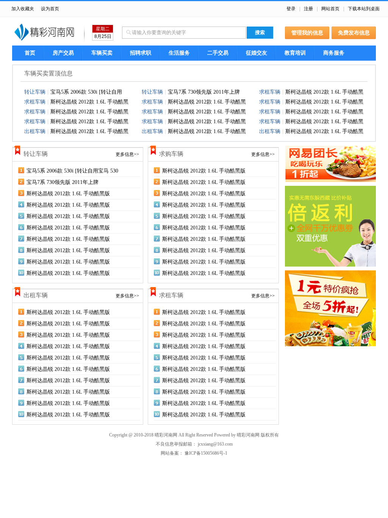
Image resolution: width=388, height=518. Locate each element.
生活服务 (179, 53)
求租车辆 (269, 92)
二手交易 (217, 53)
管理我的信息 (307, 33)
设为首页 (50, 8)
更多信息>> (127, 154)
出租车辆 (34, 131)
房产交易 (63, 53)
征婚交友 (256, 53)
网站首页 (330, 8)
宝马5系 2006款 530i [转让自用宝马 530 (72, 171)
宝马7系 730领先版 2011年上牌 (204, 92)
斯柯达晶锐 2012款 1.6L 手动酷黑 (324, 92)
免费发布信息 (354, 33)
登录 (291, 8)
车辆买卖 (102, 53)
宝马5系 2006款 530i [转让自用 (86, 92)
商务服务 (333, 53)
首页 (30, 53)
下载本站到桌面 (364, 8)
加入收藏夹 (22, 8)
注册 (308, 8)
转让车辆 (34, 92)
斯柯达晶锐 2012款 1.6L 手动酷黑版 (68, 193)
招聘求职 (140, 53)
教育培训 (295, 53)
